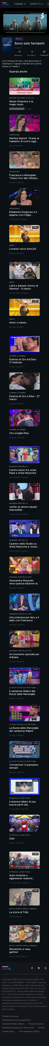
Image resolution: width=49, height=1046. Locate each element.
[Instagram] (39, 968)
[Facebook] (32, 968)
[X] (45, 968)
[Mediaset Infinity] (5, 4)
